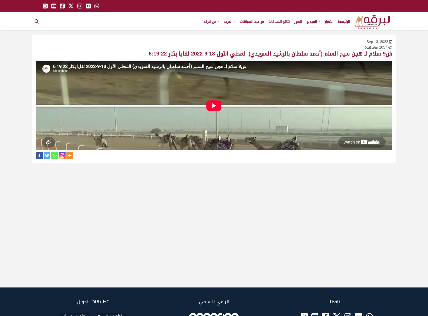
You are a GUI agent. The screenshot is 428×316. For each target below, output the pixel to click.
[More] (69, 155)
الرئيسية (344, 21)
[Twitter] (47, 155)
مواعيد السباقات (252, 21)
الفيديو (312, 21)
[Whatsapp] (54, 155)
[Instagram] (62, 155)
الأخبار (329, 21)
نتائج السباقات (279, 21)
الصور (298, 21)
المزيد (228, 21)
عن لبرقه (210, 21)
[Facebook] (39, 155)
